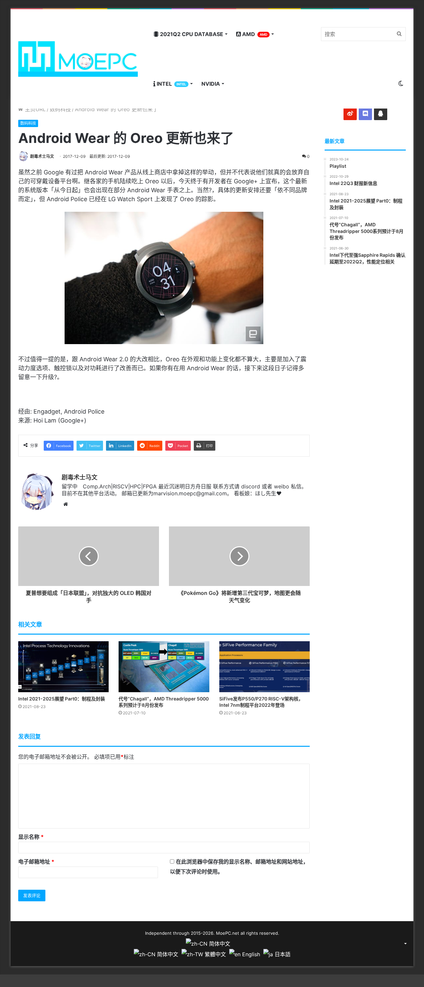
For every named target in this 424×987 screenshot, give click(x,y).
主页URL (34, 109)
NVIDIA (210, 83)
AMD (254, 34)
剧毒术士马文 (42, 156)
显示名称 (31, 836)
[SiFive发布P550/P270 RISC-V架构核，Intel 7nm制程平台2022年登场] (264, 666)
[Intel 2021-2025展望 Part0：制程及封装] (63, 666)
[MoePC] (78, 59)
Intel (170, 83)
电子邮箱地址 (36, 861)
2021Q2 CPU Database (191, 34)
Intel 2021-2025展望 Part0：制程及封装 (61, 698)
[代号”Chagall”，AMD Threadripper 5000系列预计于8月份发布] (164, 666)
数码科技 (60, 109)
